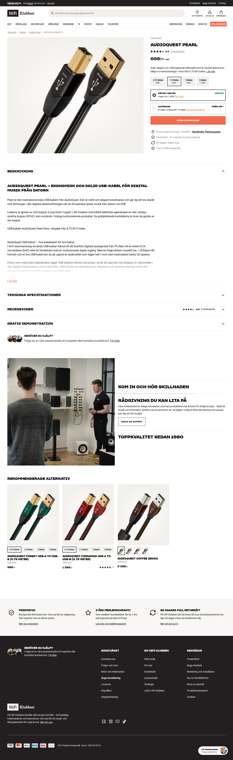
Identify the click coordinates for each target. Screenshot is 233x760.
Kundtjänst (195, 3)
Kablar (22, 32)
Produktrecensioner (197, 690)
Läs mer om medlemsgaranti (111, 623)
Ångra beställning (110, 678)
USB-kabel (155, 38)
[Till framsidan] (20, 13)
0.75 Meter (14, 549)
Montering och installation (201, 671)
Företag (222, 3)
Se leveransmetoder (196, 110)
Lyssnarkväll (150, 678)
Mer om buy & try (169, 623)
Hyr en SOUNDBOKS (197, 678)
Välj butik (179, 96)
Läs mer (52, 3)
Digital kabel (35, 32)
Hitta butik (149, 659)
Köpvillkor (106, 690)
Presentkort (193, 659)
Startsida (12, 32)
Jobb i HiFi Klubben (154, 690)
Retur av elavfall (195, 684)
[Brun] (121, 551)
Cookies (191, 697)
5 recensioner (177, 51)
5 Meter (52, 549)
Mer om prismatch (28, 623)
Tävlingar (149, 684)
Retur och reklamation (113, 671)
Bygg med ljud (209, 3)
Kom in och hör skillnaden (153, 393)
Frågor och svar (109, 665)
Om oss (148, 665)
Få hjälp (115, 340)
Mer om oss (46, 722)
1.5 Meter (28, 549)
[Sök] (52, 13)
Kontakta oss (108, 659)
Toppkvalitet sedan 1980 (150, 420)
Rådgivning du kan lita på (152, 406)
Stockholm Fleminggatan (206, 131)
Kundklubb (150, 671)
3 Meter (41, 549)
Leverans (106, 684)
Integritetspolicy (109, 697)
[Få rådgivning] (223, 750)
